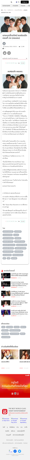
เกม (21, 427)
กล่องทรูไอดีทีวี (21, 431)
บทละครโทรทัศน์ (18, 10)
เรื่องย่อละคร (14, 278)
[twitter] (19, 451)
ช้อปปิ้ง (7, 431)
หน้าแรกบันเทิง (6, 6)
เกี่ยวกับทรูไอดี (9, 440)
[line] (10, 451)
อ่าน (5, 10)
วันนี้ (4, 427)
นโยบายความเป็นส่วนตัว (7, 443)
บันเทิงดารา (10, 10)
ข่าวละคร (23, 6)
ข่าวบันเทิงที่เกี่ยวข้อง (9, 346)
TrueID (4, 2)
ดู (7, 427)
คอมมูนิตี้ (8, 435)
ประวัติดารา (13, 306)
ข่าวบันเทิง (15, 6)
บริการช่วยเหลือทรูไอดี (18, 435)
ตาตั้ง (25, 427)
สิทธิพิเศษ (12, 427)
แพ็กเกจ (13, 431)
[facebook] (15, 451)
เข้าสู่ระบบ (24, 2)
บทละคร (3, 368)
